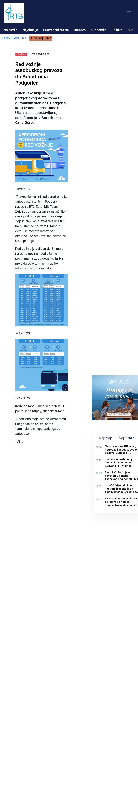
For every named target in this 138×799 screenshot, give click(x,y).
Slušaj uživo (42, 38)
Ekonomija (98, 30)
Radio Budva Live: (15, 38)
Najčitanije (30, 30)
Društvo (80, 30)
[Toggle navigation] (129, 13)
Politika (117, 30)
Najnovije (10, 30)
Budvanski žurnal (56, 30)
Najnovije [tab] (105, 438)
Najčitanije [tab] (126, 438)
